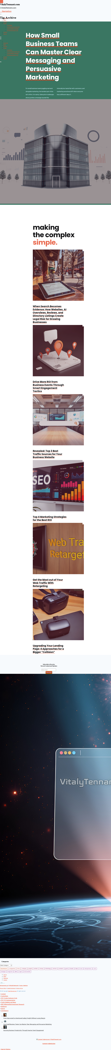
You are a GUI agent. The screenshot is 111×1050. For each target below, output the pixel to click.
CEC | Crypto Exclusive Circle (9, 998)
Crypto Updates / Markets (12, 29)
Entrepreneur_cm (4, 985)
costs (94, 969)
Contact (5, 32)
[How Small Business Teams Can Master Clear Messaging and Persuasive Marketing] (5, 1022)
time (18, 969)
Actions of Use (19, 988)
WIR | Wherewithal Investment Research (12, 1004)
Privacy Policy (3, 988)
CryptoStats (9, 25)
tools (81, 969)
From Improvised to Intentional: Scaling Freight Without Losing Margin (24, 1018)
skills (16, 972)
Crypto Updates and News (8, 1002)
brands (71, 969)
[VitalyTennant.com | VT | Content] (4, 983)
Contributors (4, 1011)
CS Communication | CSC (12, 30)
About (4, 20)
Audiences (4, 1006)
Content (5, 22)
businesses (4, 969)
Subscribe (5, 43)
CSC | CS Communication (8, 1000)
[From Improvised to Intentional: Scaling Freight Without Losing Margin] (5, 1016)
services (55, 969)
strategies (3, 972)
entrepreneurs (87, 969)
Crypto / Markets (23, 985)
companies (12, 969)
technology (48, 969)
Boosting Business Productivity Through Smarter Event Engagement (23, 1030)
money (41, 969)
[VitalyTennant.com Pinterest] (3, 983)
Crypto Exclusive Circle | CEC (13, 27)
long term (10, 972)
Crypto (4, 23)
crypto (20, 972)
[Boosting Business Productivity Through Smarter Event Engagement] (5, 1028)
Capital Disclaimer (11, 988)
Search (5, 34)
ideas (76, 969)
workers (36, 969)
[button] (5, 11)
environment (27, 972)
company (24, 969)
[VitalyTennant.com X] (2, 983)
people (30, 969)
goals (66, 969)
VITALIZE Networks (13, 985)
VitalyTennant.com (12, 991)
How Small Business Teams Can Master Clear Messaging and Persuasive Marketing (27, 1024)
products (61, 969)
